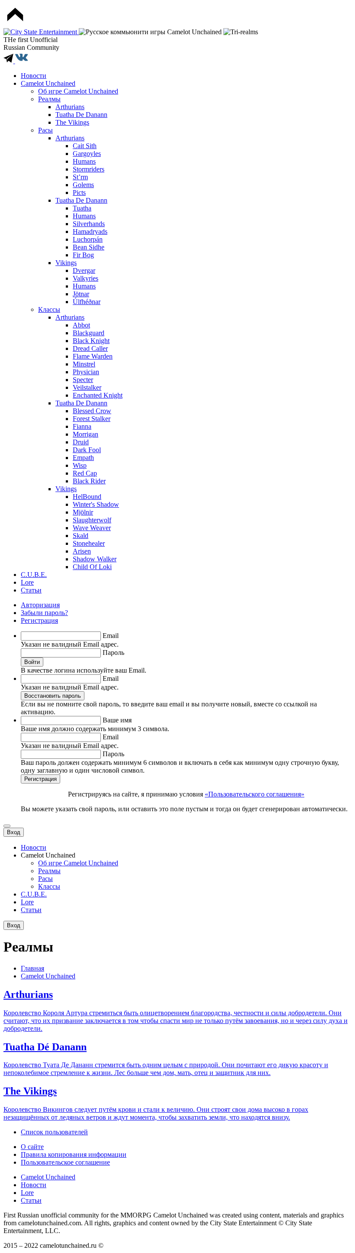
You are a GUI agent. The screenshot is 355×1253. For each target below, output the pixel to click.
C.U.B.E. (34, 574)
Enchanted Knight (98, 395)
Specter (83, 379)
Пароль (113, 652)
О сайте (32, 1146)
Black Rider (89, 481)
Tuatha (82, 208)
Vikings (66, 262)
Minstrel (84, 364)
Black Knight (91, 340)
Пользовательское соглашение (65, 1162)
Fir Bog (83, 255)
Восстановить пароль (52, 696)
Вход (13, 832)
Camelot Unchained (48, 83)
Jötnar (81, 294)
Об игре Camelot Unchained (78, 91)
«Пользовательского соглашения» (254, 794)
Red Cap (85, 473)
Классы (49, 309)
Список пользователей (54, 1132)
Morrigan (85, 434)
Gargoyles (87, 153)
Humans (84, 161)
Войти (32, 662)
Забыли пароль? (44, 612)
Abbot (81, 325)
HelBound (87, 496)
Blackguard (88, 333)
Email (111, 635)
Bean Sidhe (88, 247)
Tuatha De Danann (81, 114)
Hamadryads (90, 231)
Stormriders (88, 169)
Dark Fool (87, 449)
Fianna (82, 426)
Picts (79, 192)
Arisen (82, 551)
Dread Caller (90, 348)
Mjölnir (83, 512)
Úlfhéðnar (86, 301)
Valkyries (85, 278)
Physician (86, 372)
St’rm (80, 177)
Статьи (31, 590)
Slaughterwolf (92, 520)
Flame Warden (93, 356)
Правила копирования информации (73, 1154)
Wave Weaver (92, 527)
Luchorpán (88, 239)
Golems (83, 184)
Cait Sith (85, 145)
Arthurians (69, 106)
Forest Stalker (91, 418)
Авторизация (40, 605)
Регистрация (39, 620)
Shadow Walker (94, 559)
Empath (83, 457)
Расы (45, 130)
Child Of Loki (92, 566)
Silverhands (89, 223)
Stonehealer (89, 543)
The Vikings (72, 122)
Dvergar (84, 270)
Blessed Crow (92, 410)
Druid (81, 442)
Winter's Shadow (96, 504)
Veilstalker (87, 387)
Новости (33, 75)
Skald (80, 535)
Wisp (80, 465)
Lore (27, 582)
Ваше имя (117, 720)
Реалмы (49, 99)
